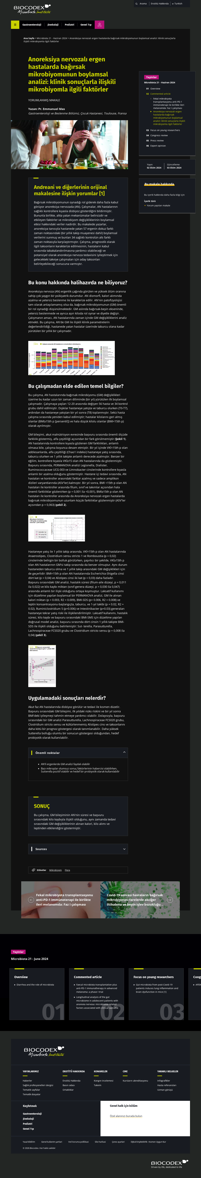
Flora (67, 870)
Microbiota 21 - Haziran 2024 (52, 38)
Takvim (97, 1085)
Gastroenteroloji (31, 24)
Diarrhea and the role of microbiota (35, 984)
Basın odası (69, 1085)
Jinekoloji (53, 24)
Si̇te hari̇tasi (100, 1141)
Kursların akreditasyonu (135, 1080)
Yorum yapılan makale (158, 205)
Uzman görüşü (165, 1089)
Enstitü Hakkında (160, 3)
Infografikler (163, 1080)
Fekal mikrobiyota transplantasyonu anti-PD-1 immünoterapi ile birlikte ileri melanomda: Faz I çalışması (168, 103)
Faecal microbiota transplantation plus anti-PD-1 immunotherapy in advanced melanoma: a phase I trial (96, 988)
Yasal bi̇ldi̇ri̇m (29, 1141)
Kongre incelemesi (103, 1080)
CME (125, 1071)
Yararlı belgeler (167, 1071)
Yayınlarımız (31, 1071)
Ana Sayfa (29, 38)
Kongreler (100, 1071)
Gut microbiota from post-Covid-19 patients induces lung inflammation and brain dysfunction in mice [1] (157, 988)
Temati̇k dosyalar (32, 1094)
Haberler (27, 1080)
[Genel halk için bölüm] (99, 25)
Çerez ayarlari (118, 1141)
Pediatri (69, 24)
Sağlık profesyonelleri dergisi (38, 1085)
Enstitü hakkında (74, 1071)
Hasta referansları (166, 1085)
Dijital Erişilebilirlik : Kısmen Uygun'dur (148, 1141)
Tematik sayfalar (31, 1089)
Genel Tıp (86, 24)
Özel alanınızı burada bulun (126, 1116)
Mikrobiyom (55, 870)
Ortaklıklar (68, 1089)
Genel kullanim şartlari (51, 1141)
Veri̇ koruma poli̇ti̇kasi (78, 1141)
